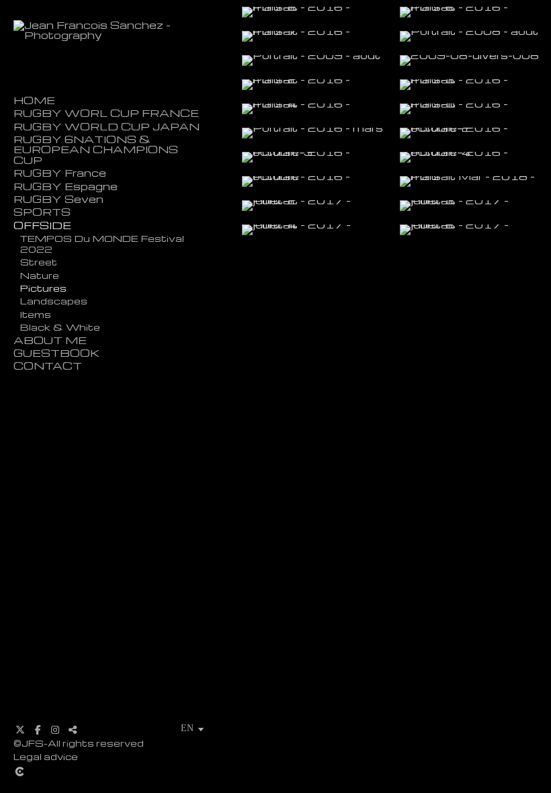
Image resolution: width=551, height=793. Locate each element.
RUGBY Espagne (65, 186)
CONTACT (47, 366)
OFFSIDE (42, 225)
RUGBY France (59, 173)
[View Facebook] (37, 730)
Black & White (60, 327)
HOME (34, 100)
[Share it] (72, 730)
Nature (39, 275)
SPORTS (42, 212)
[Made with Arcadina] (117, 771)
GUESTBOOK (56, 353)
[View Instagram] (55, 730)
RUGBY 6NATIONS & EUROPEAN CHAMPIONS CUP (95, 150)
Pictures (43, 288)
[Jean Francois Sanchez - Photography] (117, 35)
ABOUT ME (50, 340)
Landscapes (53, 300)
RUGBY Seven (58, 199)
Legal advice (45, 756)
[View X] (20, 730)
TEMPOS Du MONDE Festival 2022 (102, 243)
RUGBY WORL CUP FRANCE (106, 113)
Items (35, 314)
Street (38, 261)
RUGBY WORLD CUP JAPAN (106, 126)
